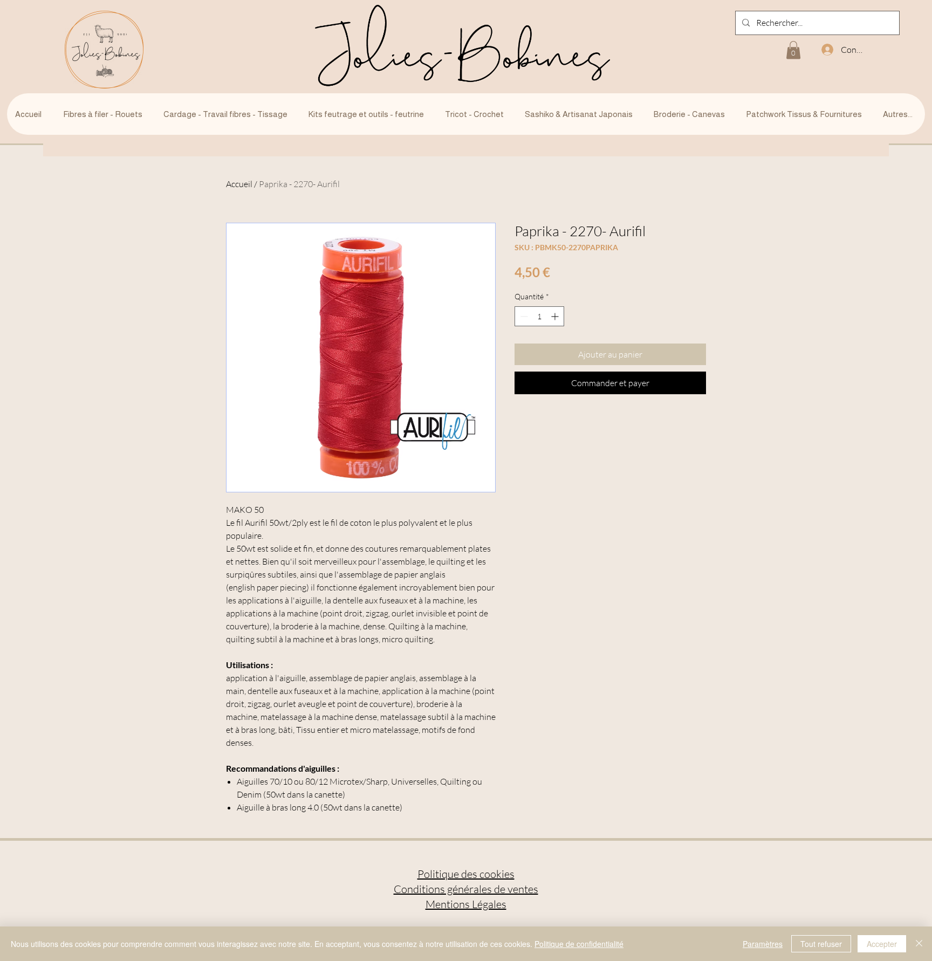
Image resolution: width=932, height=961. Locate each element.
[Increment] (556, 316)
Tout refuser (821, 943)
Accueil (239, 184)
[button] (793, 50)
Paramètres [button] (763, 943)
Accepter (882, 943)
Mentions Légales (466, 904)
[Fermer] (919, 943)
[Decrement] (523, 316)
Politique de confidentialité (578, 943)
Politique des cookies (466, 874)
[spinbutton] (539, 316)
